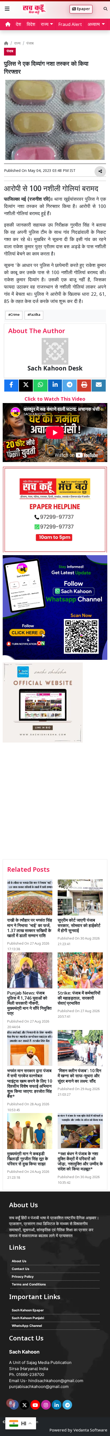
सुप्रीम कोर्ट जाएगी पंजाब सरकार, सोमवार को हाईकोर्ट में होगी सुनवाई (79, 926)
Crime (14, 315)
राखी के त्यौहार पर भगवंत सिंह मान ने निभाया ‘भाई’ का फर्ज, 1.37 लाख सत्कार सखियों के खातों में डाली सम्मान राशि (29, 928)
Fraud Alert (70, 25)
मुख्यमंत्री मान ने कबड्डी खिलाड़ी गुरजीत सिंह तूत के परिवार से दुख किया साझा (27, 1159)
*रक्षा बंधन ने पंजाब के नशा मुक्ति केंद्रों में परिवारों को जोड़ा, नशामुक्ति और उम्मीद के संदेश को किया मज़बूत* (80, 1162)
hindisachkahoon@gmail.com (55, 1380)
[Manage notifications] (10, 1403)
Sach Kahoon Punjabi (28, 1318)
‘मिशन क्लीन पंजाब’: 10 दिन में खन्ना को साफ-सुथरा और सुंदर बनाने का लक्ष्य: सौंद (79, 1076)
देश (18, 25)
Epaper (83, 9)
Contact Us (20, 1269)
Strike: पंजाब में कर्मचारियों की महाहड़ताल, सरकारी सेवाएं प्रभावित (79, 999)
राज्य (17, 43)
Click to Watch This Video (55, 399)
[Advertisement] (55, 802)
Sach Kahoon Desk (55, 369)
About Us (19, 1261)
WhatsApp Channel (27, 1326)
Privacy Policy (23, 1277)
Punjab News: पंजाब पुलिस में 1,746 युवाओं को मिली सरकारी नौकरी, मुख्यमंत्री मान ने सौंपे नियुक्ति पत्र (29, 1004)
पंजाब (30, 43)
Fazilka (35, 315)
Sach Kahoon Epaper (28, 1310)
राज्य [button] (44, 25)
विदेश (31, 25)
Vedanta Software (90, 1430)
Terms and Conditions (29, 1284)
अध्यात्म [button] (94, 25)
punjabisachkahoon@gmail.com (39, 1386)
